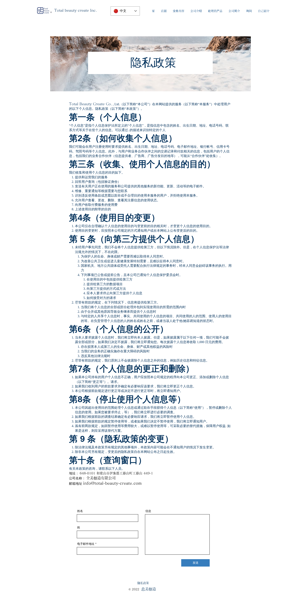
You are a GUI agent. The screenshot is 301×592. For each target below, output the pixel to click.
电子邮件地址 (85, 543)
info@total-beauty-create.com (112, 483)
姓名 (80, 511)
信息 (148, 511)
